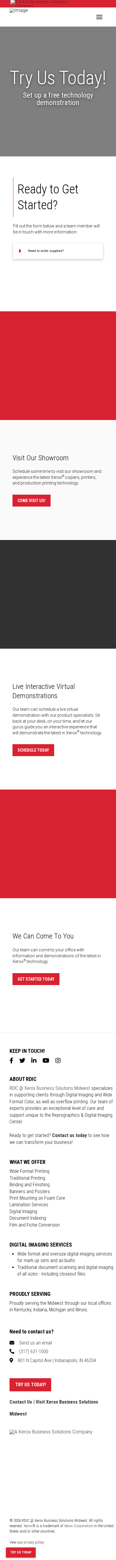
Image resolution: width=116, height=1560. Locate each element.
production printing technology (49, 483)
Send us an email (35, 1343)
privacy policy (33, 1542)
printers (88, 477)
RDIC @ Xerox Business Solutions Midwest (50, 1088)
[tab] (58, 251)
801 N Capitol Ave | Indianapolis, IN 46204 (57, 1360)
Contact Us (21, 1402)
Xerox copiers (65, 477)
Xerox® (29, 1526)
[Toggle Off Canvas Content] (99, 17)
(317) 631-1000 (33, 1351)
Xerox (72, 732)
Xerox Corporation (78, 1526)
